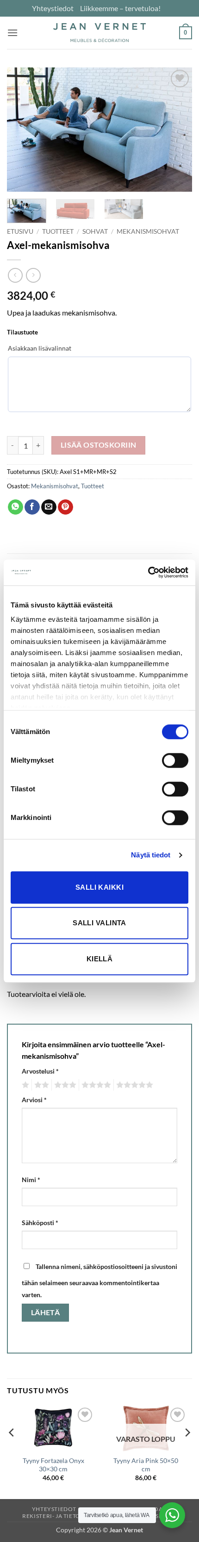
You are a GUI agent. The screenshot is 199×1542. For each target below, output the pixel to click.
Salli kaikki (99, 887)
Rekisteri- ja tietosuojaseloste (73, 1515)
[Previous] (22, 129)
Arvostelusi (40, 1071)
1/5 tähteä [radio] (24, 1085)
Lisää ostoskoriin (99, 445)
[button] (12, 32)
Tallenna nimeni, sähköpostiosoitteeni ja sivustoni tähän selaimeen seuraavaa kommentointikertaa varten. (99, 1281)
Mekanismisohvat (148, 231)
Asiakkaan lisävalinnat (39, 348)
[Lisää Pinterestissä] (65, 507)
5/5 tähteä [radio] (133, 1085)
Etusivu (20, 231)
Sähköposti (40, 1222)
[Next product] (15, 275)
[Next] (176, 129)
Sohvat (95, 231)
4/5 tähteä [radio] (95, 1085)
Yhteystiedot (53, 8)
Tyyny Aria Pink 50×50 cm (145, 1465)
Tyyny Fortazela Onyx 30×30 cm (53, 1465)
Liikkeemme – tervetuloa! (120, 8)
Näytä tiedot (150, 855)
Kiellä (100, 959)
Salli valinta (99, 923)
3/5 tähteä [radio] (63, 1085)
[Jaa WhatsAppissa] (15, 507)
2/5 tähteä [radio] (40, 1085)
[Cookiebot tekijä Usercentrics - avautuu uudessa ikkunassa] (147, 572)
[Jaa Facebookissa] (32, 507)
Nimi (31, 1180)
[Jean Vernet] (99, 32)
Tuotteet (58, 231)
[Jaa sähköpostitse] (48, 507)
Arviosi (34, 1100)
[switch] (175, 760)
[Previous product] (33, 275)
